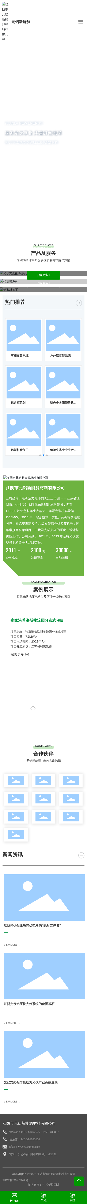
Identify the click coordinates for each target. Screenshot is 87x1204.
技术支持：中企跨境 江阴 (43, 1185)
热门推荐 (15, 301)
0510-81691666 (30, 1139)
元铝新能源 (20, 22)
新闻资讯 (13, 854)
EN (66, 22)
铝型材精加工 (20, 450)
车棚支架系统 (20, 355)
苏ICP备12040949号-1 (16, 1180)
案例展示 (43, 589)
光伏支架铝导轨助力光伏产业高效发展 (31, 1082)
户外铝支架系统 (60, 355)
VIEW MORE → (12, 944)
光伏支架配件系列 (43, 240)
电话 (72, 1201)
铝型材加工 (43, 257)
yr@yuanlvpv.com (29, 1146)
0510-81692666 (30, 1132)
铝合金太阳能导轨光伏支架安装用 (62, 405)
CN (72, 22)
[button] (40, 455)
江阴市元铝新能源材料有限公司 (35, 488)
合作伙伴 (43, 753)
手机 (43, 1201)
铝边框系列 (18, 403)
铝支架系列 (43, 249)
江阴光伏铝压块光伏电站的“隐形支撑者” (32, 925)
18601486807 (50, 1132)
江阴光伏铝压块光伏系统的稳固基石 (29, 1004)
